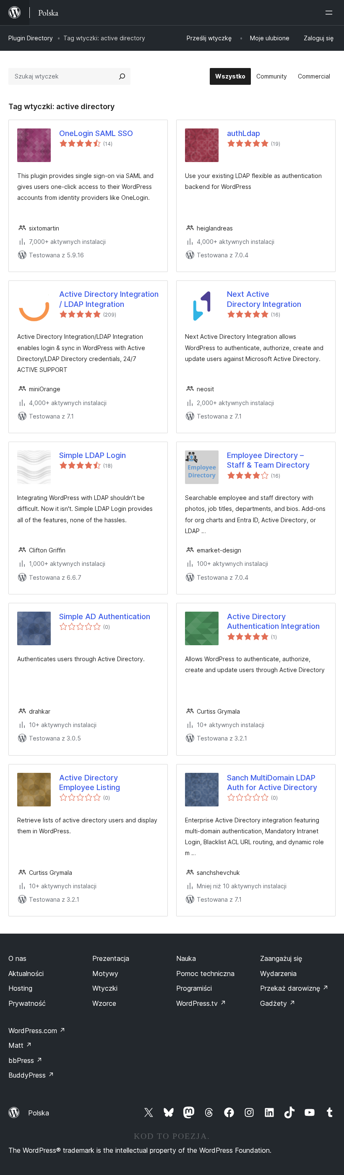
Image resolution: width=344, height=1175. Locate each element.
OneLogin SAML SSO (96, 133)
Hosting (20, 988)
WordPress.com (36, 1030)
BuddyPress (31, 1075)
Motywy (105, 973)
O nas (17, 958)
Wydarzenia (278, 973)
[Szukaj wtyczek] (122, 76)
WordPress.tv (201, 1003)
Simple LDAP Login (92, 455)
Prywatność (27, 1003)
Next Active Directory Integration (264, 299)
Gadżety (277, 1003)
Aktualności (26, 973)
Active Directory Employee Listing (89, 782)
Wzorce (104, 1003)
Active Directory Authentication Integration (273, 621)
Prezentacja (110, 958)
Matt (20, 1045)
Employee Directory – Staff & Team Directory (268, 460)
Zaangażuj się (281, 958)
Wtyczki (104, 988)
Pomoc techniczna (205, 973)
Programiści (194, 988)
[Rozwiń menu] (330, 12)
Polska (38, 1113)
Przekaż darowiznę (294, 988)
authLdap (243, 133)
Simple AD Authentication (104, 616)
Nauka (186, 958)
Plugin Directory (30, 38)
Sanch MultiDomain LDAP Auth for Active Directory (272, 782)
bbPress (25, 1060)
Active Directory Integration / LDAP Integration (109, 299)
